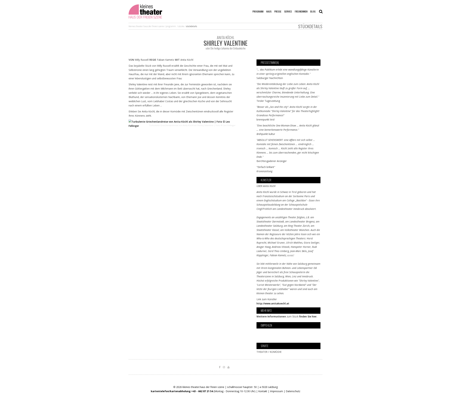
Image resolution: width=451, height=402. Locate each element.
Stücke (181, 26)
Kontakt (262, 391)
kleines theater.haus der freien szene (146, 26)
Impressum (276, 391)
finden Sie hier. (308, 316)
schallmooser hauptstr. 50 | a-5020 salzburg (252, 387)
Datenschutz (293, 391)
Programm (171, 26)
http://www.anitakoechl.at (273, 303)
